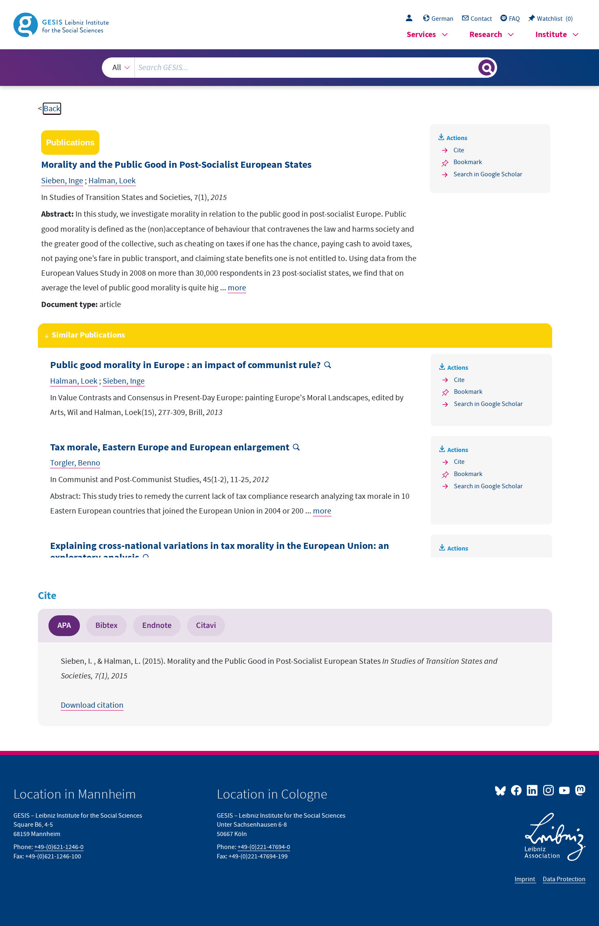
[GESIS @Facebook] (517, 790)
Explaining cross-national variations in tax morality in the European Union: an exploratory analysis (219, 552)
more (237, 288)
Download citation (92, 705)
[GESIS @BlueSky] (502, 790)
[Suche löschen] (471, 67)
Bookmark (468, 162)
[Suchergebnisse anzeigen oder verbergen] (486, 67)
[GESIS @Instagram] (549, 790)
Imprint (525, 879)
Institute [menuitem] (551, 34)
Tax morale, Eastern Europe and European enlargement (169, 447)
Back (52, 108)
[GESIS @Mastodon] (579, 790)
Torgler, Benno (75, 463)
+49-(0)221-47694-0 (264, 847)
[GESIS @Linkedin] (533, 790)
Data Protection (564, 879)
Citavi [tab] (206, 625)
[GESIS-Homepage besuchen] (61, 24)
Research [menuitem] (485, 34)
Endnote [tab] (157, 625)
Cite (459, 150)
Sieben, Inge (62, 181)
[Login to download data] (411, 19)
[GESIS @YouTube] (565, 790)
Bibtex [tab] (106, 625)
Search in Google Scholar (488, 174)
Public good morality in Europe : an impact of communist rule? (185, 365)
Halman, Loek (112, 181)
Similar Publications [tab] (88, 335)
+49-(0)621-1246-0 (59, 847)
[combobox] (299, 67)
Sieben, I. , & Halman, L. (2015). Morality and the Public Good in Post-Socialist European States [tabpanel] (279, 683)
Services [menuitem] (421, 34)
